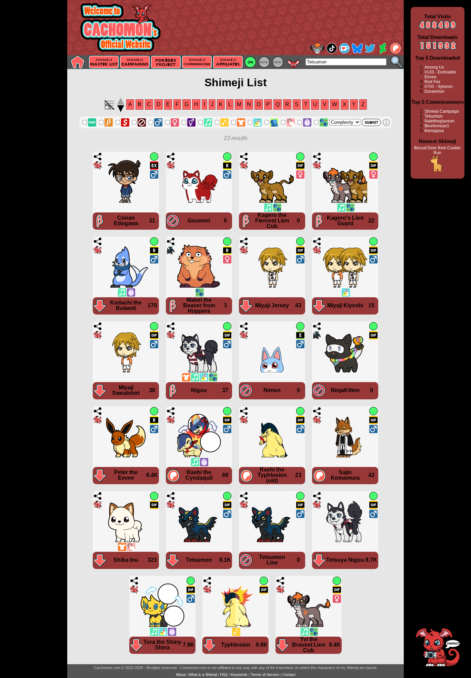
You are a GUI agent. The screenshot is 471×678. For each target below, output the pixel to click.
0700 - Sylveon (438, 86)
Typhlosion (235, 645)
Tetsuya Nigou (345, 560)
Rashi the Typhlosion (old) (272, 475)
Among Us (434, 67)
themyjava (434, 130)
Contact (288, 674)
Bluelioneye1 (436, 125)
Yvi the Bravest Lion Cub (308, 644)
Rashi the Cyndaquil (199, 475)
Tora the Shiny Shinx (162, 644)
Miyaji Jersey (272, 305)
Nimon (272, 390)
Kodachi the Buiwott (126, 305)
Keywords (239, 674)
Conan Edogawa (126, 220)
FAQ (224, 674)
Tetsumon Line (272, 560)
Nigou (199, 390)
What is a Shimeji (203, 674)
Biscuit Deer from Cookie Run (437, 150)
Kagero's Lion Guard (345, 220)
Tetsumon (199, 560)
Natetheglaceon (439, 121)
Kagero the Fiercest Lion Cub (272, 220)
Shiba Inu (125, 560)
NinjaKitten (345, 390)
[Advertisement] (33, 109)
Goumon (199, 220)
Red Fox (432, 81)
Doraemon (434, 91)
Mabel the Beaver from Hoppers (199, 305)
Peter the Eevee (126, 475)
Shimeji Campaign (441, 111)
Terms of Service (265, 674)
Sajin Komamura (345, 475)
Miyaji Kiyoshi (345, 305)
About (181, 674)
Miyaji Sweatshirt (126, 390)
